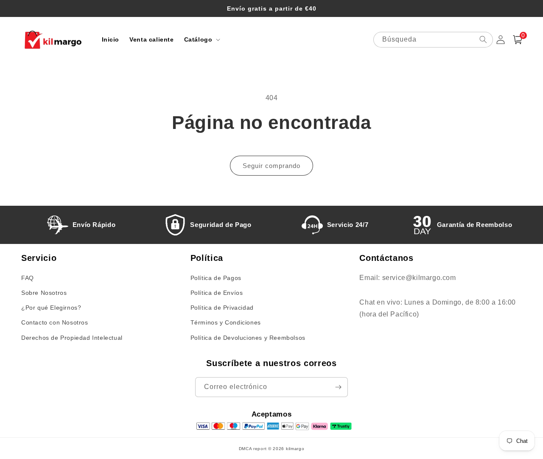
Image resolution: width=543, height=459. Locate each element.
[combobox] (433, 39)
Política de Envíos (216, 292)
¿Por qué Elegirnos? (51, 307)
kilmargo (295, 448)
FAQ (27, 277)
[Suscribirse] (338, 387)
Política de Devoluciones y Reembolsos (247, 337)
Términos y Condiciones (225, 322)
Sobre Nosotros (44, 292)
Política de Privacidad (222, 307)
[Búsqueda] (483, 39)
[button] (201, 39)
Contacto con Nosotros (54, 322)
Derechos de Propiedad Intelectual (72, 337)
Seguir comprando (271, 165)
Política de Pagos (215, 277)
